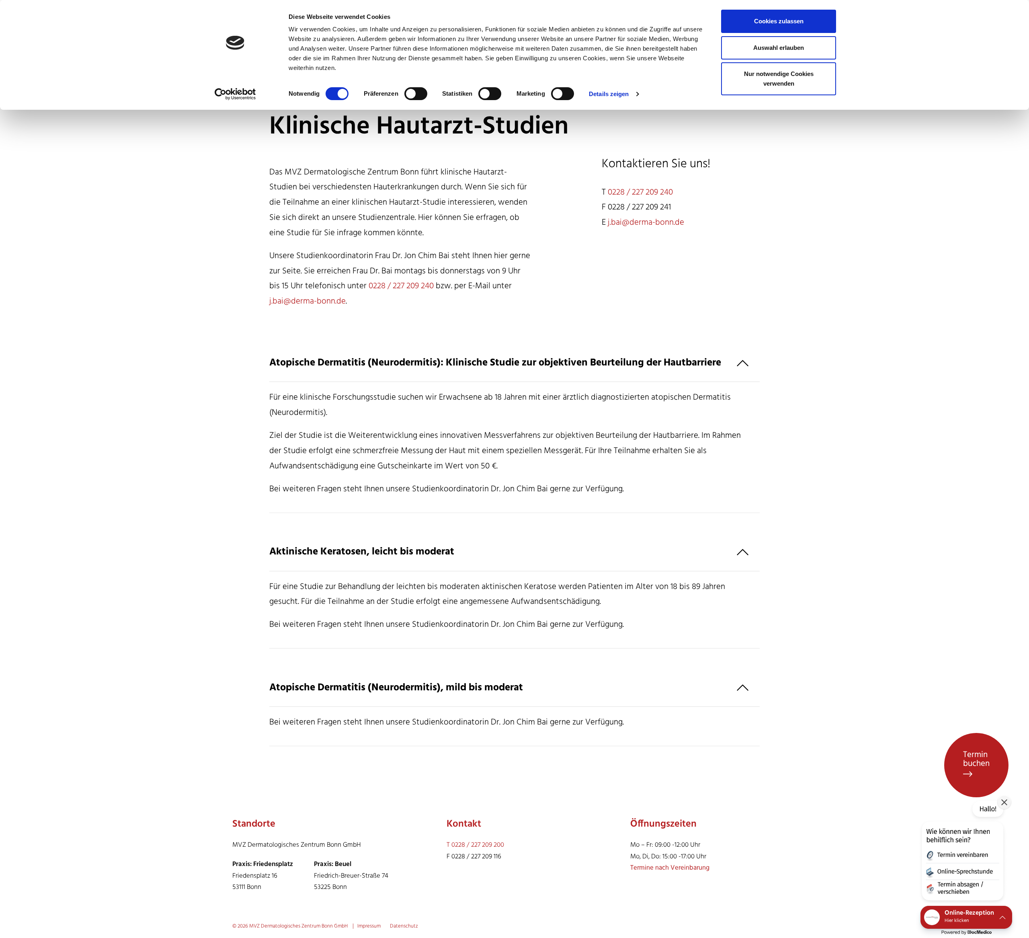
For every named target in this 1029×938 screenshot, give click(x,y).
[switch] (415, 93)
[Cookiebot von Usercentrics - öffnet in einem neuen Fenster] (235, 94)
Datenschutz (404, 926)
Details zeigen (609, 93)
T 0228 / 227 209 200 (475, 845)
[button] (961, 852)
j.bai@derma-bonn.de (307, 301)
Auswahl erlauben (778, 47)
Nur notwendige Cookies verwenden (779, 78)
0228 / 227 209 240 (401, 286)
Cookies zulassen (779, 21)
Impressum (369, 926)
